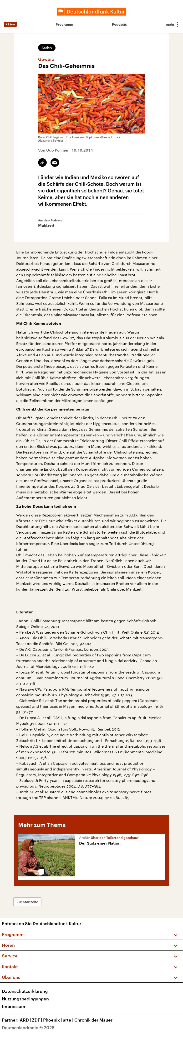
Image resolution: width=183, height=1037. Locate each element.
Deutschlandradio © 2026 (28, 1027)
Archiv (46, 48)
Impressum (13, 1006)
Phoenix (52, 1020)
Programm (64, 24)
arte (68, 1020)
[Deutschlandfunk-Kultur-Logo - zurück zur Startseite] (91, 12)
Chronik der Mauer (93, 1020)
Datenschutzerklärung (25, 991)
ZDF (37, 1020)
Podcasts (119, 24)
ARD (25, 1020)
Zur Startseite (27, 902)
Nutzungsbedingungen (25, 998)
